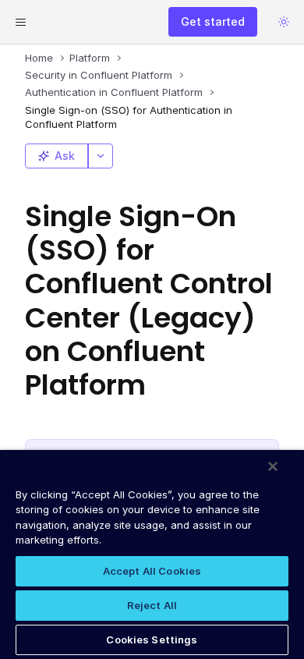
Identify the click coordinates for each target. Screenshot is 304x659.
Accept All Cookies (152, 571)
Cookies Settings (151, 639)
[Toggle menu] (20, 22)
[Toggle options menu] (100, 156)
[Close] (272, 466)
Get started (213, 21)
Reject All (152, 605)
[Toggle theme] (284, 22)
